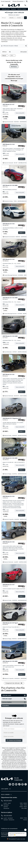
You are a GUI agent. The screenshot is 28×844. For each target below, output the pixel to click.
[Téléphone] (25, 5)
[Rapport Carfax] (21, 106)
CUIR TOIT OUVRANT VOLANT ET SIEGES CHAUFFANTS (14, 588)
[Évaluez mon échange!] (25, 17)
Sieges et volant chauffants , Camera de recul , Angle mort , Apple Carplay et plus (13, 666)
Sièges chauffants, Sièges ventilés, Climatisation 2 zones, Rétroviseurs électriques (13, 109)
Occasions (13, 9)
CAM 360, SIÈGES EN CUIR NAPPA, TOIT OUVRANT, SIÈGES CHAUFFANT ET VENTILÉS (13, 423)
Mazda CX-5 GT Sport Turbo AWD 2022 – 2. (11, 627)
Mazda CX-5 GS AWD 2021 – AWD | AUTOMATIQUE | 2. (14, 462)
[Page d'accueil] (7, 779)
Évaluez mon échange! (15, 740)
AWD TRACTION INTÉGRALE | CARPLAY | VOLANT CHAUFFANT (13, 228)
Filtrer (5, 52)
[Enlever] (6, 55)
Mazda (16, 45)
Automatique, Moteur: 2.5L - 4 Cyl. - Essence (12, 263)
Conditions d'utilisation (20, 768)
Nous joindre (5, 794)
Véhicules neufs (6, 9)
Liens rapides (4, 788)
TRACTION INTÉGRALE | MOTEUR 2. (10, 189)
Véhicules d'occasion (8, 45)
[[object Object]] (26, 46)
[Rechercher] (26, 1)
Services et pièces (21, 9)
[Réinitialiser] (10, 51)
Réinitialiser (14, 67)
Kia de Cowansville (5, 1)
